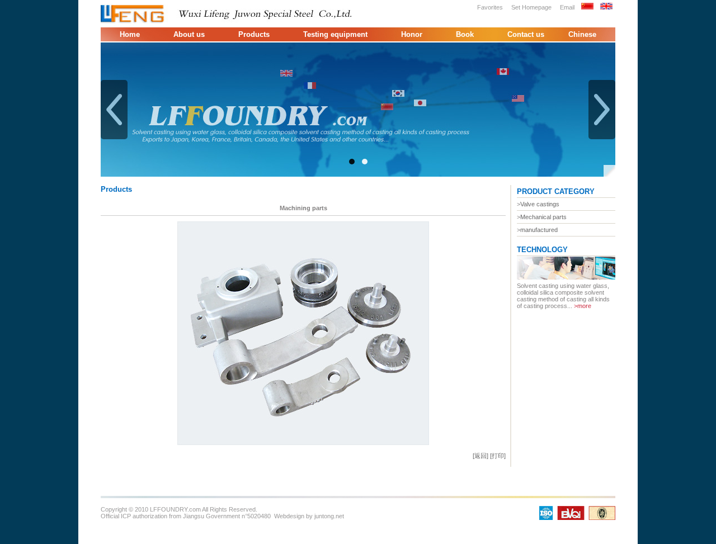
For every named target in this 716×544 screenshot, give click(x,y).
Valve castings (539, 204)
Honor (411, 34)
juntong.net (329, 516)
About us (189, 34)
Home (130, 34)
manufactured (539, 229)
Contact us (525, 34)
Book (465, 34)
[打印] (498, 455)
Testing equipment (335, 34)
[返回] (480, 455)
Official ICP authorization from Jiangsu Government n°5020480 (186, 516)
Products (254, 34)
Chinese (582, 34)
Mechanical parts (543, 217)
